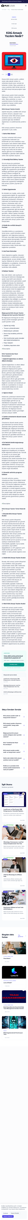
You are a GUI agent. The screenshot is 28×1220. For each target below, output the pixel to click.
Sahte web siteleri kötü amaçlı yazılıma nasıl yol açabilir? (12, 759)
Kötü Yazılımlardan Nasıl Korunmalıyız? (10, 743)
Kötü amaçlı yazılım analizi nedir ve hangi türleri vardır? (12, 751)
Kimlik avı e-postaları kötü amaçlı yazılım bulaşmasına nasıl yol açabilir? (11, 767)
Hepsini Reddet (15, 1213)
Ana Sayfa (4, 9)
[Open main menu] (26, 6)
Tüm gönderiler (20, 936)
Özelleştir (5, 1213)
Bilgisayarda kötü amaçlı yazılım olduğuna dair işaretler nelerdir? (12, 735)
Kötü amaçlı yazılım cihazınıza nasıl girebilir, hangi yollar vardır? (12, 725)
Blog (9, 9)
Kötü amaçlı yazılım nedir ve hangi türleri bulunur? (11, 716)
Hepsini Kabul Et (8, 1216)
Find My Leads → (14, 664)
